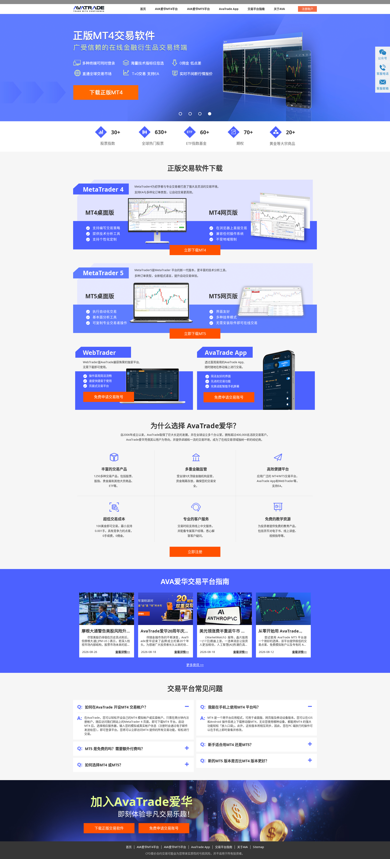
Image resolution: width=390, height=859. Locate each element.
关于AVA (279, 9)
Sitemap (258, 847)
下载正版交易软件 (109, 828)
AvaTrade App (228, 9)
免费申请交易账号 (108, 396)
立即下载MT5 (195, 333)
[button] (180, 113)
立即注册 (195, 551)
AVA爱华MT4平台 (166, 9)
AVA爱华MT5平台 (198, 9)
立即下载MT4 (195, 250)
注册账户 (307, 9)
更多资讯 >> (195, 665)
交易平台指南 (256, 9)
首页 (143, 9)
